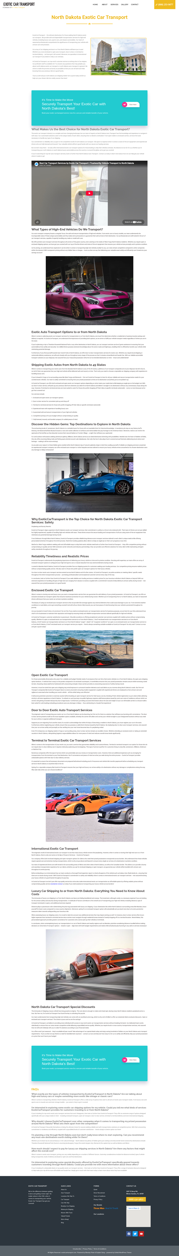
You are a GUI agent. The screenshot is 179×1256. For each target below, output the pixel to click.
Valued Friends (65, 1216)
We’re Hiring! (65, 1219)
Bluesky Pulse (89, 1252)
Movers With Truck (66, 1212)
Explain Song (100, 1252)
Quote (95, 1189)
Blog (62, 1222)
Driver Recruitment (99, 1193)
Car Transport (65, 1199)
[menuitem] (95, 4)
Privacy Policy (98, 1199)
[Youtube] (141, 1233)
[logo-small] (19, 4)
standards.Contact (56, 884)
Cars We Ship (65, 1203)
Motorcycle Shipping (67, 1209)
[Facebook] (128, 1233)
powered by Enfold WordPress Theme (118, 1252)
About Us (64, 1189)
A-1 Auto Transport (18, 7)
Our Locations (99, 1214)
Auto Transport (65, 1193)
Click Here (132, 104)
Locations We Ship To (67, 1196)
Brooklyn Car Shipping (67, 1206)
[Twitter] (135, 1233)
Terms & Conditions (99, 1196)
